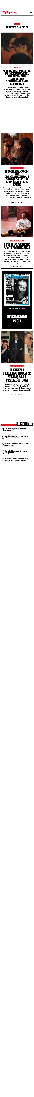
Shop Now (17, 325)
